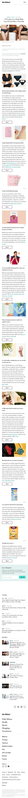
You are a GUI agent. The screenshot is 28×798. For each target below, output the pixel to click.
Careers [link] (23, 772)
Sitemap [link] (4, 785)
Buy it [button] (7, 122)
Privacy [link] (8, 774)
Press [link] (18, 772)
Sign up (22, 577)
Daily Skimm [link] (7, 719)
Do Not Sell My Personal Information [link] (11, 779)
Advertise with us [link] (13, 777)
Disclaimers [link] (5, 777)
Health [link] (4, 722)
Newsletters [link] (6, 731)
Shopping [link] (6, 728)
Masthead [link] (10, 772)
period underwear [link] (8, 70)
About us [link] (4, 772)
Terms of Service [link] (9, 795)
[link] (6, 2)
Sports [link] (4, 725)
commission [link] (23, 53)
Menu (25, 2)
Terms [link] (3, 774)
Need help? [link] (4, 782)
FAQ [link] (15, 772)
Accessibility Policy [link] (16, 774)
